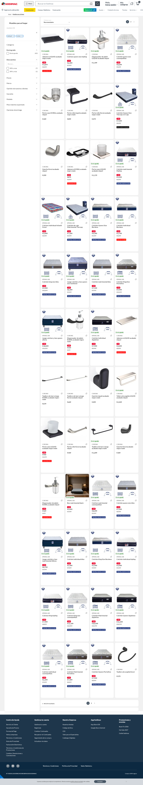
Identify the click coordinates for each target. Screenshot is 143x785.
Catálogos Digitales (69, 738)
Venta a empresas (11, 734)
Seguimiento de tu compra (42, 738)
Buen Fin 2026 (123, 726)
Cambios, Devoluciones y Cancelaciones (14, 754)
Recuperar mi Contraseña (42, 734)
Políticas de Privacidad (69, 766)
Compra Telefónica (44, 10)
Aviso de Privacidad (12, 741)
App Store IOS (95, 724)
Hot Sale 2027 (123, 730)
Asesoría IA (88, 10)
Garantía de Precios (12, 728)
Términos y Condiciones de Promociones (15, 749)
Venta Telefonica (86, 766)
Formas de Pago (11, 731)
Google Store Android (98, 728)
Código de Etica (68, 728)
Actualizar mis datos (41, 741)
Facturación (57, 10)
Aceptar (100, 781)
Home (9, 14)
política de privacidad (77, 781)
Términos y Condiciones (14, 738)
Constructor (30, 10)
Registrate (37, 728)
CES (64, 731)
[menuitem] (100, 10)
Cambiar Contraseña (41, 731)
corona (18, 36)
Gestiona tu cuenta (40, 724)
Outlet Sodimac (124, 733)
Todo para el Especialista (71, 734)
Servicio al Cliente (12, 724)
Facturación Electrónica (14, 744)
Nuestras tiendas (68, 724)
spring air (9, 36)
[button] (67, 3)
